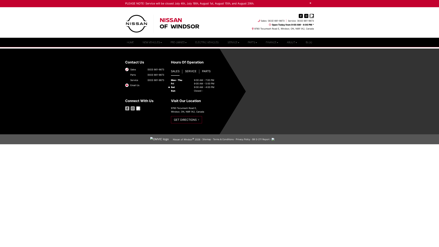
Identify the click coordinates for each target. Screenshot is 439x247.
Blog (309, 42)
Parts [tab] (206, 71)
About (291, 42)
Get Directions (185, 119)
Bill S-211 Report (261, 139)
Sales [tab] (175, 71)
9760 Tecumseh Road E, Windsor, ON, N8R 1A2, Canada (284, 28)
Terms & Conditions (223, 139)
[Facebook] (301, 16)
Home (130, 42)
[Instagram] (306, 16)
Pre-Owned (178, 42)
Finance (271, 42)
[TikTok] (312, 16)
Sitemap (206, 139)
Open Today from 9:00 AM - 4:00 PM (292, 24)
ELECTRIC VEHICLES (207, 42)
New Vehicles (151, 42)
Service (232, 42)
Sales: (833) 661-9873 (272, 20)
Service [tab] (191, 71)
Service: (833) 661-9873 (301, 20)
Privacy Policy (243, 139)
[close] (310, 2)
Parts (251, 42)
